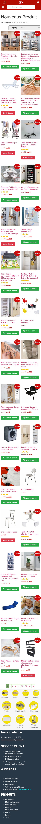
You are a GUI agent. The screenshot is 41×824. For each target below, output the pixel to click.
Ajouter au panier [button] (30, 113)
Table (7, 818)
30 (22, 686)
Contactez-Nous (11, 781)
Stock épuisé (8, 113)
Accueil (3, 12)
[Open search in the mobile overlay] (21, 7)
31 (26, 686)
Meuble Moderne (14, 12)
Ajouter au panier (10, 67)
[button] (3, 7)
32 (30, 686)
